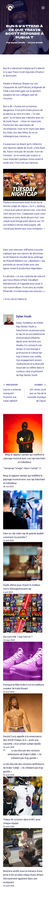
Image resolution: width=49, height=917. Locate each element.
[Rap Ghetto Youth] (10, 8)
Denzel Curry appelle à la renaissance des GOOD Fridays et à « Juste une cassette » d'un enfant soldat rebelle (22, 740)
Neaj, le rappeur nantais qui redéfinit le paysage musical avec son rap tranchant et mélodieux (24, 458)
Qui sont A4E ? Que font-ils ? (17, 636)
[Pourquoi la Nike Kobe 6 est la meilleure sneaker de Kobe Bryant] (24, 661)
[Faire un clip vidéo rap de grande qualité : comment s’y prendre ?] (24, 509)
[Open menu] (43, 8)
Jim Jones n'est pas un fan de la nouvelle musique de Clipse (36, 393)
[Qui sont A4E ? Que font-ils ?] (24, 613)
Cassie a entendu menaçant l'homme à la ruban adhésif (12, 393)
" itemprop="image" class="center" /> (22, 468)
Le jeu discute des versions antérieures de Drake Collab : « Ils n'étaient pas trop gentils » (23, 768)
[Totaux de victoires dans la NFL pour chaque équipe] (24, 796)
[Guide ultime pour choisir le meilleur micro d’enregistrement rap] (24, 561)
